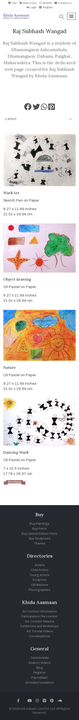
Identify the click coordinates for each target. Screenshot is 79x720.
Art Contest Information (39, 611)
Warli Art (11, 193)
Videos (45, 662)
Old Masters (39, 585)
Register (47, 7)
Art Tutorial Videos (39, 631)
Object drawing (17, 279)
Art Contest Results (39, 621)
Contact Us (64, 3)
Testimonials (39, 657)
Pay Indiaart (39, 677)
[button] (61, 17)
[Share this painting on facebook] (28, 108)
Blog (39, 667)
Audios (34, 662)
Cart (14, 3)
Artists (40, 565)
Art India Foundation (39, 682)
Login (33, 7)
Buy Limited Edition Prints (39, 533)
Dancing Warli (16, 452)
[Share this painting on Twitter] (36, 108)
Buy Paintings (39, 523)
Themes (39, 543)
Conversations (39, 636)
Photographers (39, 590)
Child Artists (39, 570)
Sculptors (39, 580)
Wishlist (47, 3)
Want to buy (29, 3)
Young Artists (39, 575)
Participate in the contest (39, 616)
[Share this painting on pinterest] (51, 108)
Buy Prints (39, 528)
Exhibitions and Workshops (39, 626)
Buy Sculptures (39, 538)
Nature (9, 367)
